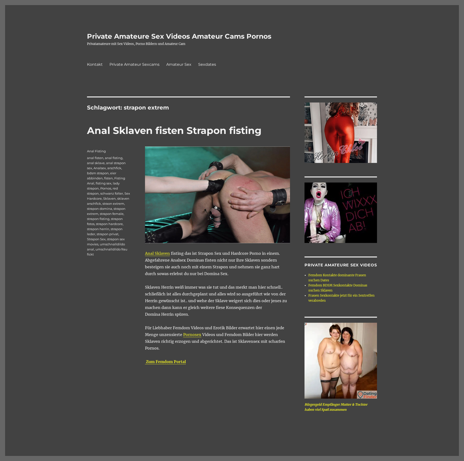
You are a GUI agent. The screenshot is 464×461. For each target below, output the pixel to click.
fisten (108, 178)
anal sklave (96, 163)
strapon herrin (98, 229)
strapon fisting (98, 219)
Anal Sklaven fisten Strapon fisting (174, 130)
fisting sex (103, 183)
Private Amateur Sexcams (134, 64)
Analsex (100, 168)
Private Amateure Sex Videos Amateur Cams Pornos (179, 36)
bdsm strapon (98, 173)
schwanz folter (111, 193)
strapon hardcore (109, 224)
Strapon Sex (96, 239)
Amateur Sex (178, 64)
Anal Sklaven (157, 253)
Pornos (105, 188)
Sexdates (207, 64)
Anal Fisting (96, 151)
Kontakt (95, 64)
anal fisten (95, 158)
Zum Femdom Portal (165, 361)
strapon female (111, 214)
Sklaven (109, 198)
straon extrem (113, 203)
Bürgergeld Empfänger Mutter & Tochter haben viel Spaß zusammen (335, 407)
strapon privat (107, 234)
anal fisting (114, 158)
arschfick (114, 168)
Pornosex (192, 334)
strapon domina (99, 209)
